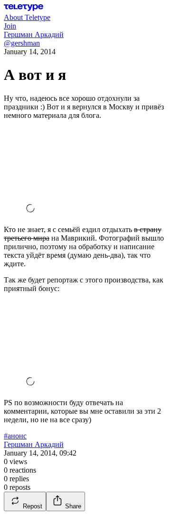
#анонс (15, 436)
